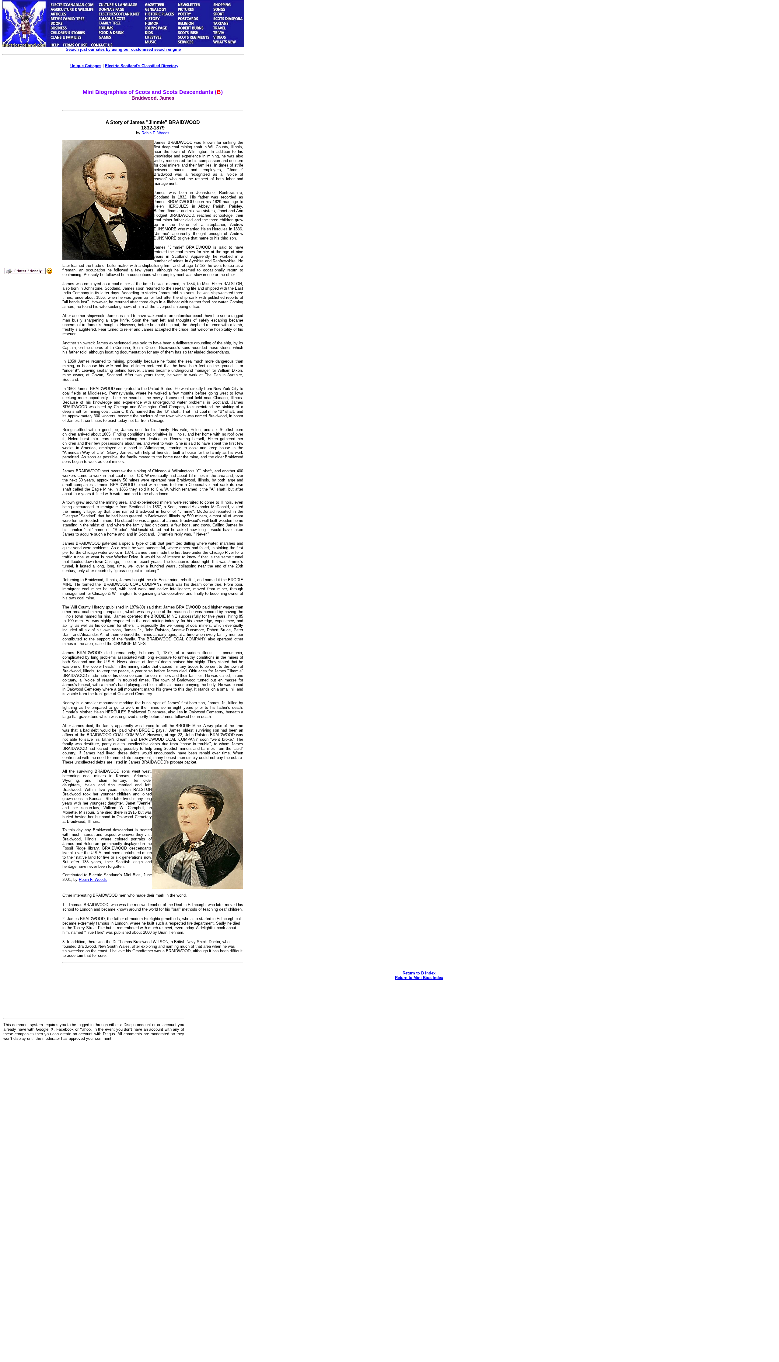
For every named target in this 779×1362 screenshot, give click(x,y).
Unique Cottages (85, 66)
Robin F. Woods (155, 133)
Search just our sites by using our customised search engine (123, 49)
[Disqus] (93, 1121)
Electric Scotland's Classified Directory (141, 66)
